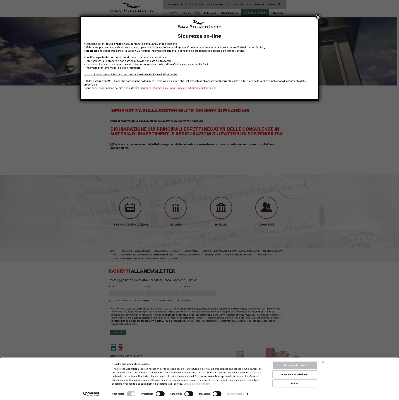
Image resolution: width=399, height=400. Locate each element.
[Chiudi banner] (323, 362)
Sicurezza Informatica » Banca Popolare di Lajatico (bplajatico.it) (178, 88)
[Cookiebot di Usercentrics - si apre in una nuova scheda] (91, 394)
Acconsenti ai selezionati (294, 374)
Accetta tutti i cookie (295, 365)
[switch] (160, 393)
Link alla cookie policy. (197, 383)
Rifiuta (294, 383)
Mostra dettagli (235, 394)
